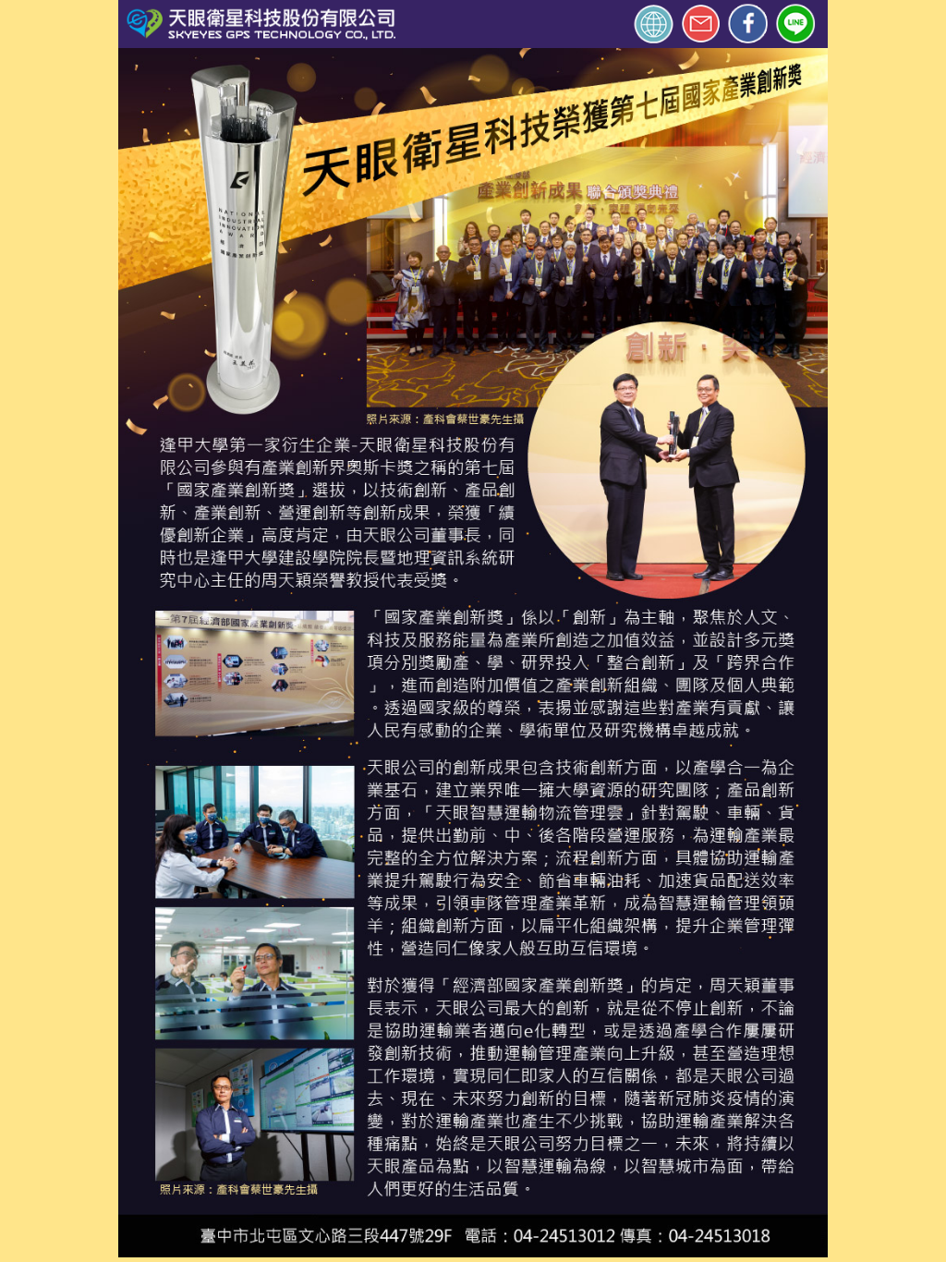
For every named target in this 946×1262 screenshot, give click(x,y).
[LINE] (800, 24)
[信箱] (701, 23)
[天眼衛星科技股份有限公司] (370, 23)
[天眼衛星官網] (650, 23)
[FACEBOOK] (747, 23)
